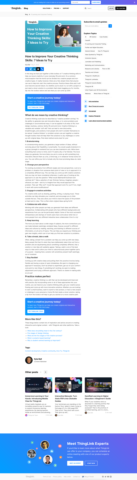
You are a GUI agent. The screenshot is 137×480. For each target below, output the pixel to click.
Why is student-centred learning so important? (43, 340)
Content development (33, 351)
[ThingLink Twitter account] (105, 477)
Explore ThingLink (94, 116)
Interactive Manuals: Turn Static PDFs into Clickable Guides (66, 398)
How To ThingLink (103, 51)
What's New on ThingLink (101, 93)
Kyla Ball (27, 64)
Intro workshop (94, 101)
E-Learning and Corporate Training (95, 44)
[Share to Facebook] (27, 69)
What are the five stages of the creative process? (44, 336)
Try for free (120, 8)
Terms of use (47, 476)
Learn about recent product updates (100, 121)
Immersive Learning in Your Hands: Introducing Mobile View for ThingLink (37, 398)
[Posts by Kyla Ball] (29, 363)
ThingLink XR (89, 86)
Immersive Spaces (90, 58)
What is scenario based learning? (39, 338)
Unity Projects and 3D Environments (96, 90)
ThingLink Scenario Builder (93, 83)
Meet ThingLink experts (96, 106)
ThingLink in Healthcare (92, 76)
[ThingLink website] (30, 477)
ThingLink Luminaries (91, 79)
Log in (111, 8)
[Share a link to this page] (42, 69)
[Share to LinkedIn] (34, 69)
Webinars (88, 93)
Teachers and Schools (92, 72)
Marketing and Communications (94, 65)
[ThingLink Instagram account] (111, 477)
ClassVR (87, 40)
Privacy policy (57, 476)
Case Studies (104, 37)
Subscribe (96, 2)
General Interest (90, 51)
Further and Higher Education (94, 47)
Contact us (76, 476)
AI (85, 37)
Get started (92, 111)
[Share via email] (38, 69)
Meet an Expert (75, 463)
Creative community (48, 351)
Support (66, 8)
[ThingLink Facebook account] (103, 477)
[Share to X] (31, 69)
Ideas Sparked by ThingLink (93, 54)
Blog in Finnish (89, 476)
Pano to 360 (106, 69)
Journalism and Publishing (93, 61)
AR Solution (92, 37)
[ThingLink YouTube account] (108, 477)
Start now (91, 463)
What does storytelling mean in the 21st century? (44, 331)
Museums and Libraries (92, 69)
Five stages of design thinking (38, 333)
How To (59, 351)
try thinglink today (35, 107)
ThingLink (66, 351)
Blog (26, 8)
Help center (67, 476)
